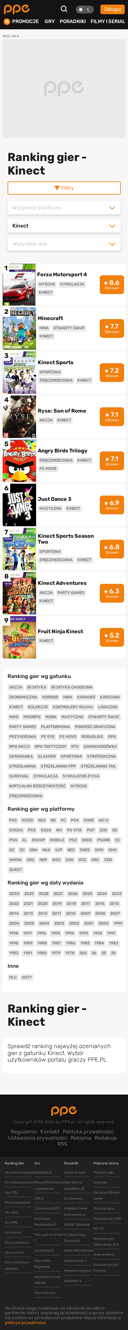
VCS (82, 859)
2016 (100, 903)
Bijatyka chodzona (72, 687)
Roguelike (92, 736)
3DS (103, 830)
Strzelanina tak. (99, 766)
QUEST (15, 869)
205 (83, 953)
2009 (85, 913)
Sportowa (71, 756)
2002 (74, 923)
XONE (89, 820)
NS (53, 820)
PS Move (67, 736)
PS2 (73, 840)
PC (63, 820)
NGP (43, 859)
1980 (42, 953)
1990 (13, 943)
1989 (27, 943)
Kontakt (49, 1131)
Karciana (110, 697)
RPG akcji (19, 746)
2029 (29, 893)
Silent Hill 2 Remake (79, 1251)
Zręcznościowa (25, 796)
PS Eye (47, 736)
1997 (27, 933)
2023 (117, 893)
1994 (69, 933)
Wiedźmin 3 (43, 1173)
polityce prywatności (25, 1322)
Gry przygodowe (18, 1203)
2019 (57, 903)
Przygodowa (22, 736)
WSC (56, 859)
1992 (97, 933)
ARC (95, 859)
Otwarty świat (103, 717)
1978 (70, 953)
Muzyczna (72, 717)
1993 (83, 933)
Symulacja (45, 776)
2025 (87, 893)
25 (103, 953)
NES (71, 850)
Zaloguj (112, 9)
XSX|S (27, 820)
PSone (103, 840)
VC (117, 840)
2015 (114, 903)
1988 (42, 943)
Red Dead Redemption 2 (45, 1222)
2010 (70, 913)
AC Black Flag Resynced (74, 1238)
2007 (115, 913)
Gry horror (13, 1233)
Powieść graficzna (95, 726)
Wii (59, 830)
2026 (73, 893)
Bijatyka (36, 687)
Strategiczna (101, 756)
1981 (27, 953)
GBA (33, 850)
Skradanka (21, 756)
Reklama (81, 1138)
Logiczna (107, 707)
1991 (111, 933)
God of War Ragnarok (42, 1264)
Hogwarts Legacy (78, 1271)
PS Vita (74, 830)
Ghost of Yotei (74, 1173)
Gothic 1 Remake (77, 1225)
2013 (28, 913)
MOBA (50, 717)
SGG (70, 859)
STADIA (16, 830)
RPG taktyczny (50, 746)
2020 (43, 903)
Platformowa (55, 726)
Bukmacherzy (104, 1255)
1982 (13, 953)
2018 (71, 903)
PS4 (75, 820)
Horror (50, 697)
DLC (13, 977)
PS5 (13, 820)
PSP (91, 830)
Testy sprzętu (104, 1208)
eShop (38, 840)
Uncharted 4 (44, 1251)
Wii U (104, 820)
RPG (112, 736)
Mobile (57, 840)
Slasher (47, 756)
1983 (113, 943)
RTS (75, 746)
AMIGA (15, 859)
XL (24, 840)
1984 (99, 943)
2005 (29, 923)
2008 (100, 913)
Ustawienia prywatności (37, 1138)
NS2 (42, 820)
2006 (14, 923)
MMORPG (31, 717)
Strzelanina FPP (58, 766)
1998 (13, 933)
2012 (42, 913)
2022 (14, 903)
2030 (14, 893)
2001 (89, 923)
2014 (14, 913)
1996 (41, 933)
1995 (55, 933)
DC (22, 850)
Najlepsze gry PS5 (107, 1219)
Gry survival (14, 1253)
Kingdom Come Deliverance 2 (75, 1211)
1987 (56, 943)
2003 (59, 923)
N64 (46, 850)
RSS (62, 1144)
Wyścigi (79, 786)
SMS (112, 850)
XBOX (87, 840)
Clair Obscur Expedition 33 (74, 1185)
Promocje (25, 21)
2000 (103, 923)
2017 (85, 903)
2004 (44, 923)
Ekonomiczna (23, 697)
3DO (108, 859)
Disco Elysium (44, 1293)
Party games (22, 726)
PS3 (32, 830)
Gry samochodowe (19, 1173)
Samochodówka (100, 746)
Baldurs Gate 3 (75, 1261)
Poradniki (73, 21)
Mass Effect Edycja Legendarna (49, 1185)
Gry (50, 21)
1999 (118, 923)
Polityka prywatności (88, 1131)
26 (94, 953)
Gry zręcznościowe (19, 1182)
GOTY (27, 977)
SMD (99, 850)
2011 (56, 913)
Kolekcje (38, 707)
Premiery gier (104, 1173)
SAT (58, 850)
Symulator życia (81, 776)
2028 (44, 893)
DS (114, 830)
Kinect (16, 707)
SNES (85, 850)
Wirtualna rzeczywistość (37, 786)
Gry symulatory (17, 1243)
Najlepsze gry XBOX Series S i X (106, 1242)
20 (113, 953)
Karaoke (86, 697)
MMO (13, 717)
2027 (58, 893)
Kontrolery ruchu (73, 707)
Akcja (15, 687)
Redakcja (106, 1138)
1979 (56, 953)
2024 (102, 893)
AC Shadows (73, 1199)
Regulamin (24, 1131)
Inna (67, 697)
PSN (13, 840)
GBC (30, 859)
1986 (70, 943)
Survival (19, 776)
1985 (85, 943)
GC (11, 850)
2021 (28, 903)
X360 (46, 830)
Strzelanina (22, 766)
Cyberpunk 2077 (46, 1208)
